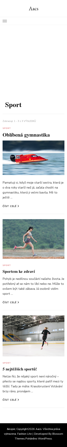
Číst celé (9, 206)
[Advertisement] (33, 60)
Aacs (33, 8)
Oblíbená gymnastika (26, 134)
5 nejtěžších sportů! (20, 369)
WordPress (45, 439)
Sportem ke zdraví (19, 271)
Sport (7, 128)
